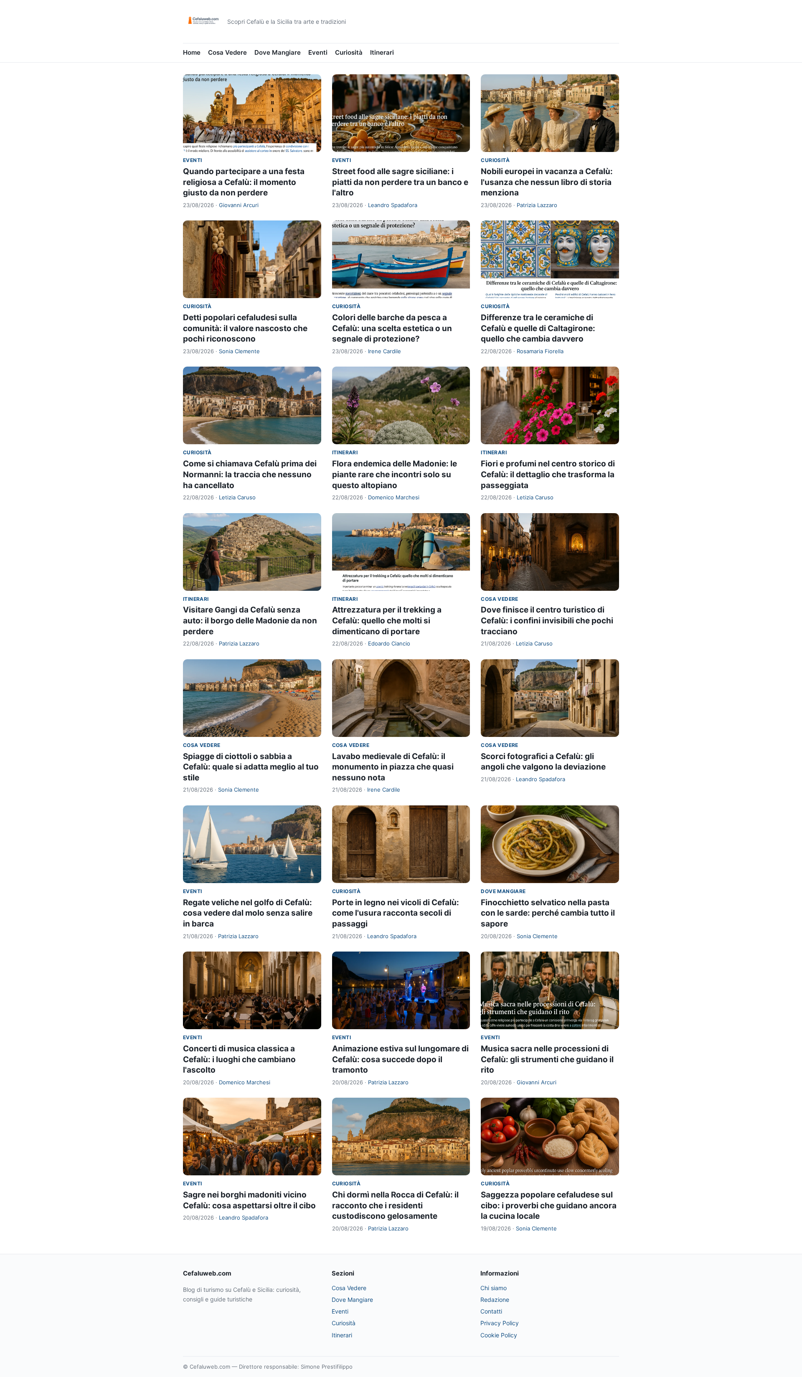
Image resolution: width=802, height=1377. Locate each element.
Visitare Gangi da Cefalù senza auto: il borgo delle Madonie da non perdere (250, 620)
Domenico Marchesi (393, 497)
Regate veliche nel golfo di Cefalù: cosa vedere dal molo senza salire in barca (247, 913)
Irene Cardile (384, 351)
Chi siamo (493, 1287)
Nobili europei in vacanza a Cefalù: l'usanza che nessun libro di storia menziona (547, 182)
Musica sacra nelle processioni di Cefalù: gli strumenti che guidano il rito (547, 1059)
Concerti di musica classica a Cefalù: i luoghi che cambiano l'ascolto (239, 1059)
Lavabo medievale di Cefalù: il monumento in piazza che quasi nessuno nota (393, 767)
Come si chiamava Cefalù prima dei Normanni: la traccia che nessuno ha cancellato (250, 474)
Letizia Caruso (237, 497)
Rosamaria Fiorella (540, 351)
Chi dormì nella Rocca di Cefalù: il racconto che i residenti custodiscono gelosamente (395, 1205)
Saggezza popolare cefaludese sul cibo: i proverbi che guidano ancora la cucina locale (549, 1205)
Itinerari (382, 52)
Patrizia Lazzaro (537, 205)
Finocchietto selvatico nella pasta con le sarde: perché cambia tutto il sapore (548, 913)
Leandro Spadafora (392, 205)
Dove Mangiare (277, 52)
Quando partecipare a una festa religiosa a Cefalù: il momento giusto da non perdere (244, 182)
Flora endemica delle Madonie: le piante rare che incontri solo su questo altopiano (394, 474)
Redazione (494, 1299)
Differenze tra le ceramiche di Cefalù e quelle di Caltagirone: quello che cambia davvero (538, 328)
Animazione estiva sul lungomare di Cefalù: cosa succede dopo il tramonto (400, 1059)
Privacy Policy (499, 1322)
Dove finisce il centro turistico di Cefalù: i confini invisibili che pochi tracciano (547, 620)
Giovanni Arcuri (239, 205)
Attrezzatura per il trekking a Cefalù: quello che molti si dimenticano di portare (387, 620)
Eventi (317, 52)
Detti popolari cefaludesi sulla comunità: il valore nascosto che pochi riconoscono (245, 328)
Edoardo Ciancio (389, 643)
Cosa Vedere (227, 52)
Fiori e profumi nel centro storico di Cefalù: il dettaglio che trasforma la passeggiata (548, 474)
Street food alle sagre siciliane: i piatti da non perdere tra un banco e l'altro (400, 182)
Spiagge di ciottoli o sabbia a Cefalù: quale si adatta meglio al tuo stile (251, 767)
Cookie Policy (498, 1335)
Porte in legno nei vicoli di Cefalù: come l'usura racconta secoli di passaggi (395, 913)
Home (191, 52)
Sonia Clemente (239, 351)
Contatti (491, 1311)
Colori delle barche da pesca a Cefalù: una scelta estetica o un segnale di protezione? (392, 328)
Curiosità (349, 52)
